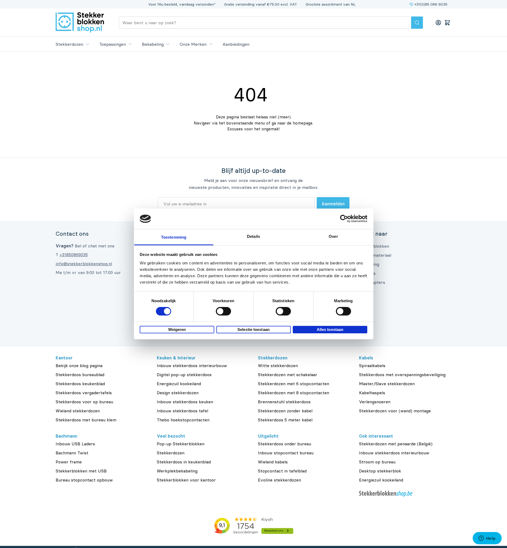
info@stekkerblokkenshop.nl (84, 263)
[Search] (417, 22)
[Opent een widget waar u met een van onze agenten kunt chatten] (487, 538)
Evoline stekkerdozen (279, 480)
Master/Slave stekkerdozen (387, 383)
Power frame (69, 461)
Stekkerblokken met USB (81, 471)
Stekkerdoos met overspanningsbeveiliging (402, 374)
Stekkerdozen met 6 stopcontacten (293, 383)
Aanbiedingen (235, 44)
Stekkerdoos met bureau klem (86, 419)
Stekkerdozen (69, 44)
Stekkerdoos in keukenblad (184, 461)
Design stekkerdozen (178, 392)
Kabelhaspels (372, 392)
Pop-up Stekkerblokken (180, 443)
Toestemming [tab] (173, 237)
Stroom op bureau (377, 461)
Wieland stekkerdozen (78, 410)
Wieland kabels (273, 461)
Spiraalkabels (372, 365)
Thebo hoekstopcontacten (183, 419)
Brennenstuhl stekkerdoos (284, 401)
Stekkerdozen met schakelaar (287, 374)
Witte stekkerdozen (278, 365)
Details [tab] (253, 236)
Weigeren (177, 329)
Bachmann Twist (72, 452)
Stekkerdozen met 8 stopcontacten (293, 392)
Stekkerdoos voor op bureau (84, 401)
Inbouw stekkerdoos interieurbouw (192, 365)
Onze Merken (193, 44)
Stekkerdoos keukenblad (80, 383)
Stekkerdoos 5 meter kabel (285, 419)
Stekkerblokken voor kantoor (186, 480)
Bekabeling (153, 44)
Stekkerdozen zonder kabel (285, 410)
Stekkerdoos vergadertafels (84, 392)
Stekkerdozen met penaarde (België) (395, 443)
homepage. (303, 123)
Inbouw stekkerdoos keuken (185, 401)
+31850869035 (74, 254)
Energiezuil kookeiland (179, 383)
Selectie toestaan (253, 329)
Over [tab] (333, 236)
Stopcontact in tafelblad (282, 471)
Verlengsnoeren (374, 401)
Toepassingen (112, 44)
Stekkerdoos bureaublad (80, 374)
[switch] (223, 311)
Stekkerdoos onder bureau (284, 443)
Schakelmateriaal (374, 255)
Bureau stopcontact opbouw (84, 480)
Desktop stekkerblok (380, 471)
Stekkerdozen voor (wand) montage (395, 410)
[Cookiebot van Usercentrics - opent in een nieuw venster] (344, 219)
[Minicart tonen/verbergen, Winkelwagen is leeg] (447, 22)
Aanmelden (333, 203)
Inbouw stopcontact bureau (286, 452)
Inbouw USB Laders (75, 443)
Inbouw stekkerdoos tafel (182, 410)
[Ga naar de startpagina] (80, 22)
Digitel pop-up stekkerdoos (184, 374)
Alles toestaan (330, 329)
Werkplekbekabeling (177, 471)
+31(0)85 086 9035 (430, 4)
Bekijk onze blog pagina (79, 365)
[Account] (438, 22)
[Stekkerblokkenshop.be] (405, 494)
